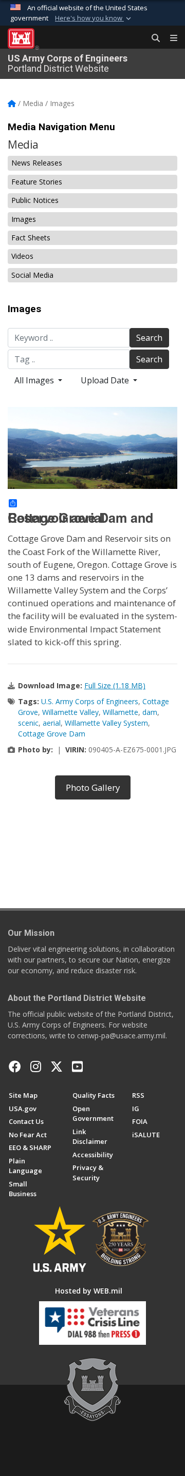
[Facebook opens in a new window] (15, 1066)
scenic (28, 723)
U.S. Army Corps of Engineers (89, 701)
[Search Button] (152, 38)
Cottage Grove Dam (51, 734)
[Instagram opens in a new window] (35, 1066)
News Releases (36, 163)
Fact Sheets (30, 237)
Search (149, 337)
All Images (35, 380)
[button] (94, 18)
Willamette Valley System (106, 723)
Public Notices (35, 200)
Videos (22, 256)
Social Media (32, 275)
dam (149, 712)
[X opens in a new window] (56, 1066)
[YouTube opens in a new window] (77, 1066)
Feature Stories (36, 182)
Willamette (120, 712)
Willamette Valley (70, 712)
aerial (52, 723)
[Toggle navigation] (169, 38)
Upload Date (106, 380)
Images (23, 219)
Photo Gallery (93, 787)
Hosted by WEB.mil (88, 1291)
